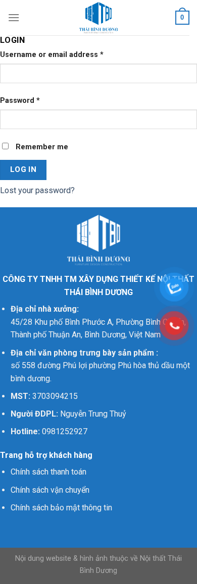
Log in (23, 169)
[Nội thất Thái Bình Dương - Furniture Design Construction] (98, 17)
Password (20, 100)
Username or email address (52, 54)
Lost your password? (37, 190)
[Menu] (14, 17)
